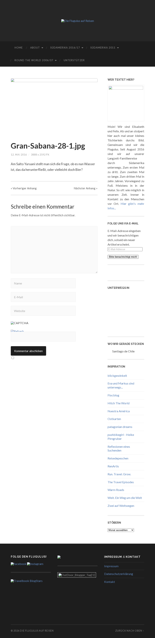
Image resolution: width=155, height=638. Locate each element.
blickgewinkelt (117, 375)
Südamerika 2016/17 (65, 47)
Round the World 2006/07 (34, 60)
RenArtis (113, 466)
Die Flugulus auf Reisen (37, 630)
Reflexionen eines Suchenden (119, 448)
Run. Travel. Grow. (119, 474)
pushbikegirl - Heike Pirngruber (121, 436)
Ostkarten (114, 419)
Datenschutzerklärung (118, 574)
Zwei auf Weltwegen (121, 505)
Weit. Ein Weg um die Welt (125, 497)
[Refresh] (17, 331)
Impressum (111, 566)
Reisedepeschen (118, 458)
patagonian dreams (120, 426)
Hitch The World (118, 403)
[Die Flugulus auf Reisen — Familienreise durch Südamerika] (77, 20)
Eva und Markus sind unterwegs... (121, 385)
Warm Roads (116, 490)
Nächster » (86, 188)
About (35, 47)
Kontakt (109, 581)
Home (19, 47)
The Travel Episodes (121, 482)
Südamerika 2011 (102, 47)
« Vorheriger (24, 188)
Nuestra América (119, 411)
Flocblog (113, 395)
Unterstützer (74, 60)
